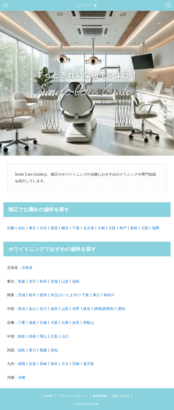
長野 (76, 309)
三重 (21, 322)
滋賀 (32, 322)
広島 (144, 228)
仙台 (21, 228)
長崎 (43, 364)
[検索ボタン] (168, 5)
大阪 (112, 228)
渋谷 (43, 228)
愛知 (121, 309)
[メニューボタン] (5, 5)
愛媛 (43, 350)
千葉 (76, 228)
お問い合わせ (120, 396)
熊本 (54, 364)
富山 (32, 309)
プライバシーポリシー (73, 396)
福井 (54, 309)
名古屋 (88, 228)
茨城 (21, 295)
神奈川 (109, 295)
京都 (101, 228)
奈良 (76, 322)
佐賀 (32, 364)
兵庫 (65, 322)
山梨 (65, 309)
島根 (134, 228)
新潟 (21, 309)
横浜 (65, 228)
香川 (32, 350)
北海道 (27, 267)
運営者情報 (99, 396)
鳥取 (21, 336)
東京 (32, 228)
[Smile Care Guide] (87, 5)
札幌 (10, 228)
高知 (54, 350)
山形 (65, 281)
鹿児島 (88, 364)
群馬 (43, 295)
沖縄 (21, 377)
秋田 (43, 281)
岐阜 (86, 309)
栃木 (32, 295)
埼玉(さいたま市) (64, 295)
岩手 (32, 281)
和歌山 (88, 322)
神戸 (123, 228)
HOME (49, 396)
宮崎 (76, 364)
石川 (43, 309)
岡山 (43, 336)
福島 (76, 281)
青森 (21, 281)
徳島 (21, 350)
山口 (65, 336)
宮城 (54, 281)
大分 (65, 364)
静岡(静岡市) (104, 309)
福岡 (155, 228)
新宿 (54, 228)
